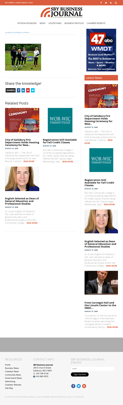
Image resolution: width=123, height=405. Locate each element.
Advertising (55, 23)
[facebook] (101, 2)
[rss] (111, 2)
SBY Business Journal (27, 397)
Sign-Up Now (80, 374)
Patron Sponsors (27, 23)
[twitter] (106, 2)
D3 (65, 397)
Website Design (56, 397)
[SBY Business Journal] (61, 12)
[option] (101, 50)
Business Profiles (74, 23)
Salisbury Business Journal (17, 32)
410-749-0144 (42, 373)
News (43, 23)
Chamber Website (96, 23)
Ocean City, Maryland (75, 397)
